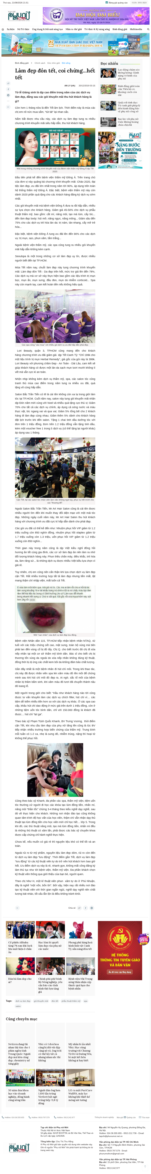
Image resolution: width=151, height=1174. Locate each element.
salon (18, 1006)
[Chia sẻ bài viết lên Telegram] (8, 95)
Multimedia (136, 29)
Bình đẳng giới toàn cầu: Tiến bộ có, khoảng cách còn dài (129, 90)
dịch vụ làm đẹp (23, 1001)
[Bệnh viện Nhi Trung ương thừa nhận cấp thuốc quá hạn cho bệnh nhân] (80, 966)
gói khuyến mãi (41, 1001)
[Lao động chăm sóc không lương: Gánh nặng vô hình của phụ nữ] (108, 73)
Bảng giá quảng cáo (118, 2)
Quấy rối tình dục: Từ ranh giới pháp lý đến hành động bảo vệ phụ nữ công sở (129, 107)
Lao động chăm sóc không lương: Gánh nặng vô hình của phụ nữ (129, 74)
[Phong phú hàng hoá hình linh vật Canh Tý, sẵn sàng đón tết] (80, 929)
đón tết (55, 1001)
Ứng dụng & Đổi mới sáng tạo (47, 29)
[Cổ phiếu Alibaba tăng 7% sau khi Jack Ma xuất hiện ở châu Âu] (20, 929)
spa (85, 1001)
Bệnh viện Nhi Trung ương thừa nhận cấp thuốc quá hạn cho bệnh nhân (80, 983)
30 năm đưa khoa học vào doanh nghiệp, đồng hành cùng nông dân (18, 1095)
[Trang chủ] (2, 29)
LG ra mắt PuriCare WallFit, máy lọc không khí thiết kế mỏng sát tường (80, 1095)
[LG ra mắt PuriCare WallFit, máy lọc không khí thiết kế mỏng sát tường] (80, 1077)
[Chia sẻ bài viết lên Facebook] (8, 89)
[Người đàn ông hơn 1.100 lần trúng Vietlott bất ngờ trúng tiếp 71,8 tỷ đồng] (50, 1077)
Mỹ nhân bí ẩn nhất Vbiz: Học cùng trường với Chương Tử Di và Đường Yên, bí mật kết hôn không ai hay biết (80, 1052)
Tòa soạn (146, 1117)
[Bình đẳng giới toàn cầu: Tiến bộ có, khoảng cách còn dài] (108, 89)
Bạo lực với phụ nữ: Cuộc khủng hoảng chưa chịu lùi (128, 121)
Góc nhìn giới (53, 63)
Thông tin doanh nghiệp (104, 1117)
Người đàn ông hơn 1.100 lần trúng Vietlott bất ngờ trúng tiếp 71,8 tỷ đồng (49, 1097)
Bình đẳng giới (120, 29)
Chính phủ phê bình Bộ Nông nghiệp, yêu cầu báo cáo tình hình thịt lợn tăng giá (50, 985)
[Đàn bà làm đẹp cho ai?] (20, 966)
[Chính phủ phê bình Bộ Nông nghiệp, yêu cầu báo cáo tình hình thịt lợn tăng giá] (50, 966)
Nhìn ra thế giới (74, 29)
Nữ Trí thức (23, 29)
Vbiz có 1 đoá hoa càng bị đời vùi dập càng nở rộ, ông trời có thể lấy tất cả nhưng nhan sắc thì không (49, 1052)
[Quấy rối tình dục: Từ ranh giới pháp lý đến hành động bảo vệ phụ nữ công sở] (108, 105)
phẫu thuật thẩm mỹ (71, 1001)
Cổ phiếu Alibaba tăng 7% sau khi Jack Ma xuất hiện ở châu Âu (20, 947)
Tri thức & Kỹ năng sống (97, 29)
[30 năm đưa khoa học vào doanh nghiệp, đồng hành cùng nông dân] (20, 1077)
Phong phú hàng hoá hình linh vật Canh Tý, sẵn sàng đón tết (80, 946)
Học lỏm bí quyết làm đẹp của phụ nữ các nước (49, 946)
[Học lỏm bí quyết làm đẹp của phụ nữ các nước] (50, 929)
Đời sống (66, 63)
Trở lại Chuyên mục (17, 908)
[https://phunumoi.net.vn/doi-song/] (8, 107)
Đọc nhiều (109, 63)
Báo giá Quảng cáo (126, 1117)
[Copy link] (8, 83)
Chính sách (40, 63)
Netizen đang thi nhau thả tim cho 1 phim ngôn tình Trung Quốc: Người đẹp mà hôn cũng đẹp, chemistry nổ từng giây (19, 1054)
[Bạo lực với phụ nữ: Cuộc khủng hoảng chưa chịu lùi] (108, 122)
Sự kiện (10, 29)
